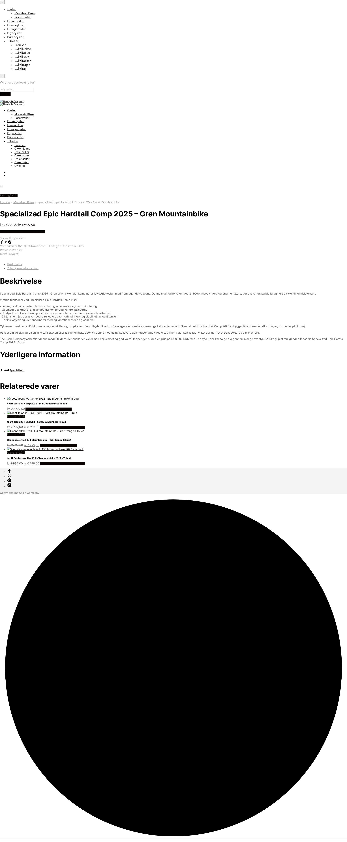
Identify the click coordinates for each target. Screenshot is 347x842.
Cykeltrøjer (22, 65)
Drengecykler (16, 29)
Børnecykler (15, 37)
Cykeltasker (22, 61)
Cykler (11, 9)
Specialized (17, 370)
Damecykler (15, 21)
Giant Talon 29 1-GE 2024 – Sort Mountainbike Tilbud (36, 421)
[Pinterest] (10, 242)
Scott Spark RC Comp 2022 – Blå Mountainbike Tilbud (37, 403)
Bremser (20, 45)
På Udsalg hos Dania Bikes (58, 445)
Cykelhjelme (22, 49)
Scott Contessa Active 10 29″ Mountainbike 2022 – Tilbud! (39, 458)
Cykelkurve (21, 57)
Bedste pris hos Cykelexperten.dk (48, 409)
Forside (5, 202)
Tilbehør (12, 41)
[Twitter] (6, 242)
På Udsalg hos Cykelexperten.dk (22, 231)
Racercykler (22, 17)
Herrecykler (15, 25)
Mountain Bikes (24, 13)
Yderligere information (22, 268)
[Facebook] (2, 242)
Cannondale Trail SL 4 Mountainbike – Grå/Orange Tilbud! (39, 439)
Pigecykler (14, 33)
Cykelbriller (22, 53)
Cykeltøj (20, 69)
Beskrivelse (14, 264)
